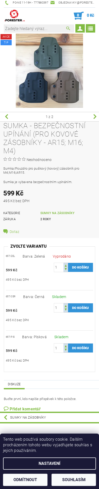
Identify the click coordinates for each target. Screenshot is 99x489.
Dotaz (15, 232)
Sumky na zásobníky (57, 213)
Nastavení (49, 463)
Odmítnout (25, 479)
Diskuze (14, 384)
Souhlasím (74, 479)
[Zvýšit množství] (65, 265)
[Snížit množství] (65, 269)
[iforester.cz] (15, 15)
